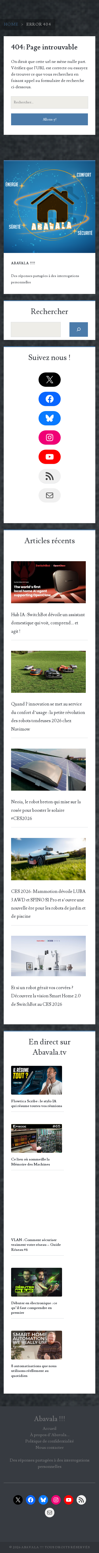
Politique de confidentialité (49, 1441)
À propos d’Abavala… (49, 1434)
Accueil (49, 1428)
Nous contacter (50, 1447)
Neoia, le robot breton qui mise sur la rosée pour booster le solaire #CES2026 (46, 810)
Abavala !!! (49, 1418)
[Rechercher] (78, 329)
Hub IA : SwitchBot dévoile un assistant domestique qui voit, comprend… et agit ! (48, 623)
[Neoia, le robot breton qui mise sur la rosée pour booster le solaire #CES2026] (48, 771)
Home (11, 24)
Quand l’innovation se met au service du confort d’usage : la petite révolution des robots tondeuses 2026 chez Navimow (48, 716)
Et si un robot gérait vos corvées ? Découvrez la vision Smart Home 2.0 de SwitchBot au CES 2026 (46, 996)
